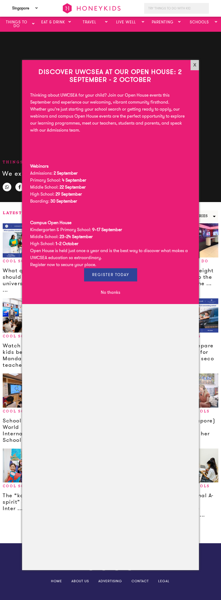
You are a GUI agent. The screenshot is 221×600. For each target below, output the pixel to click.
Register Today (110, 274)
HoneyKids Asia (92, 8)
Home (56, 581)
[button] (33, 24)
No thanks (110, 292)
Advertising (110, 581)
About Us (80, 581)
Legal (164, 581)
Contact (140, 581)
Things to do (22, 162)
